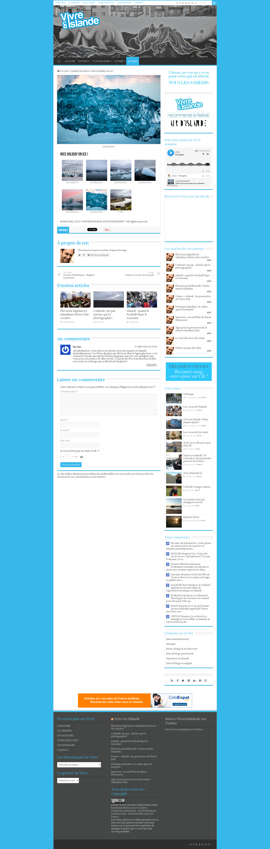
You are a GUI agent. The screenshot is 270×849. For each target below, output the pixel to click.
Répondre (152, 365)
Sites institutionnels (177, 639)
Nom (64, 420)
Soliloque (188, 394)
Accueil (63, 71)
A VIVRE (118, 61)
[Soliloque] (174, 398)
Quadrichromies (80, 71)
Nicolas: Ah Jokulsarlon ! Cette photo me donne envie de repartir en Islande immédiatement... (188, 546)
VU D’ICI (83, 61)
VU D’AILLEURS (100, 61)
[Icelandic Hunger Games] (174, 491)
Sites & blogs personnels (180, 653)
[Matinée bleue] (174, 522)
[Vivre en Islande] (82, 19)
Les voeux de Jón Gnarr (195, 432)
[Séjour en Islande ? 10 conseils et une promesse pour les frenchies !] (174, 462)
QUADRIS (133, 61)
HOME (59, 61)
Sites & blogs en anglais (179, 663)
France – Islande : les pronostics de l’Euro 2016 (193, 298)
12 (198, 506)
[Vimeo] (192, 3)
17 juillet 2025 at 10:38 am (146, 346)
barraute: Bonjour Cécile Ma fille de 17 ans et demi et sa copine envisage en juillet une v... (188, 577)
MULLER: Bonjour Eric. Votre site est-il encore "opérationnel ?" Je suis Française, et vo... (188, 556)
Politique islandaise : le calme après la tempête (191, 308)
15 (201, 464)
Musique (171, 644)
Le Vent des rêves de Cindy (190, 338)
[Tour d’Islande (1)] (174, 478)
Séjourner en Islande (177, 658)
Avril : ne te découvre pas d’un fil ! (197, 444)
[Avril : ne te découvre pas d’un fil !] (174, 447)
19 (205, 426)
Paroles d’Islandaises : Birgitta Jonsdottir (79, 275)
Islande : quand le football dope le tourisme (138, 314)
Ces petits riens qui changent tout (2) (194, 501)
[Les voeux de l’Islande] (174, 411)
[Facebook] (180, 3)
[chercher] (214, 2)
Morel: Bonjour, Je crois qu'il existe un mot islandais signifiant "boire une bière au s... (187, 608)
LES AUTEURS (88, 3)
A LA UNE (70, 61)
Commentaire (69, 391)
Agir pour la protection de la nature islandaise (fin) (191, 329)
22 (201, 410)
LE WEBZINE (73, 3)
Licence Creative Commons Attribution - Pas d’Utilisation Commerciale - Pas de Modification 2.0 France (133, 812)
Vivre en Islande (127, 719)
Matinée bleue (191, 517)
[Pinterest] (186, 3)
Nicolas (77, 346)
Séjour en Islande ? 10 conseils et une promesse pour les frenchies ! (197, 458)
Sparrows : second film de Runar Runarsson (193, 319)
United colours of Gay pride (139, 273)
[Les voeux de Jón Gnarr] (174, 435)
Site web (65, 440)
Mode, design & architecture (182, 648)
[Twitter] (183, 3)
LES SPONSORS (124, 3)
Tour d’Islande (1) (192, 473)
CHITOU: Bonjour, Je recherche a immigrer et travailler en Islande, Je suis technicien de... (188, 619)
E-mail (64, 430)
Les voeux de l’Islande (195, 406)
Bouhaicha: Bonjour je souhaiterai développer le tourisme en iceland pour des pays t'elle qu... (187, 598)
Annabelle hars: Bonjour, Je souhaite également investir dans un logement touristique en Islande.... (188, 588)
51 (205, 397)
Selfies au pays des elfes (188, 348)
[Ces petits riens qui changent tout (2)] (174, 506)
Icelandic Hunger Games (196, 486)
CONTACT (138, 3)
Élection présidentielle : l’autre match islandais (192, 287)
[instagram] (195, 3)
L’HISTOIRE (60, 3)
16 (200, 436)
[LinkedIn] (189, 3)
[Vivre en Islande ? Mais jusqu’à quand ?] (174, 423)
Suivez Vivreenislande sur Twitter (183, 729)
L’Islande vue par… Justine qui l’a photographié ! (105, 314)
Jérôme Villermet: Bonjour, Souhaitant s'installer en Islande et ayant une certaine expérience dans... (187, 567)
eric (209, 260)
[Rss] (177, 3)
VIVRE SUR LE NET (106, 3)
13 (199, 490)
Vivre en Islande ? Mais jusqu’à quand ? (195, 421)
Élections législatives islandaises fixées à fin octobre (74, 314)
